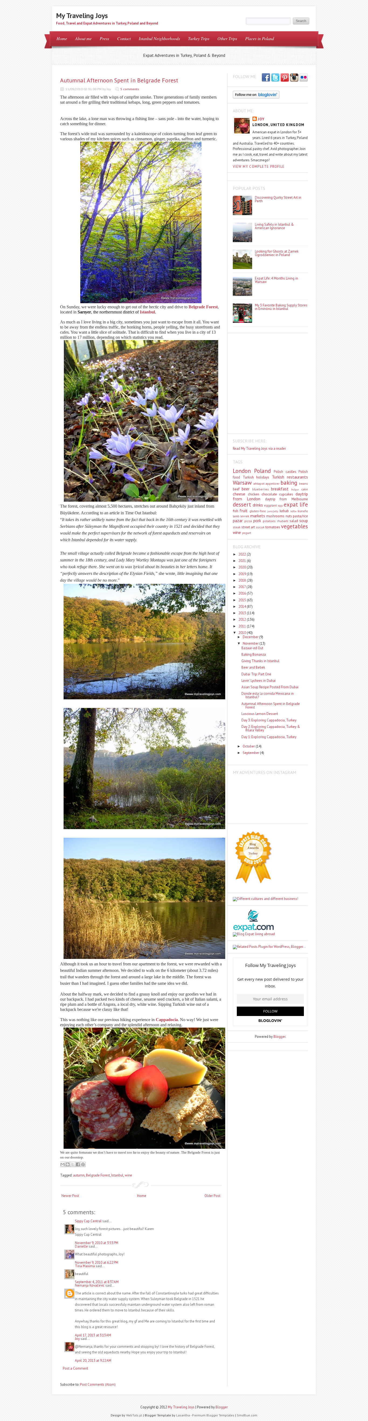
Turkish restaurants (290, 477)
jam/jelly (272, 511)
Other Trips (227, 38)
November (251, 643)
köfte (293, 511)
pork (257, 520)
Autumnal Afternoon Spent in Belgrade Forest (119, 80)
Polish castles (285, 471)
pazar (238, 520)
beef (236, 489)
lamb (236, 516)
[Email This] (62, 1164)
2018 (242, 580)
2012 (242, 619)
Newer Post (70, 1195)
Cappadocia (167, 1019)
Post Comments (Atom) (98, 1384)
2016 (242, 593)
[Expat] (253, 930)
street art (248, 527)
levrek (244, 516)
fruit (243, 510)
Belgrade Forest (98, 1175)
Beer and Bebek (253, 667)
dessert (242, 504)
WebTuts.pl (134, 1415)
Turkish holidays (256, 477)
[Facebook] (275, 77)
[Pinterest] (284, 77)
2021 (242, 560)
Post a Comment (75, 1368)
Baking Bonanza (253, 654)
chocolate (269, 494)
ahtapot (259, 483)
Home (62, 38)
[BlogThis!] (67, 1164)
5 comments (129, 89)
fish (235, 511)
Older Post (212, 1195)
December (251, 637)
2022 (242, 554)
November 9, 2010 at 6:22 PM (96, 1262)
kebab (284, 511)
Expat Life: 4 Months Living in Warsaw (276, 280)
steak (237, 527)
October (249, 746)
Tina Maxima (85, 1266)
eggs (280, 505)
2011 (242, 626)
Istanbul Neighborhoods (159, 38)
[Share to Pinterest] (83, 1164)
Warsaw (242, 482)
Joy (77, 1338)
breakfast (280, 488)
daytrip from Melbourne (286, 499)
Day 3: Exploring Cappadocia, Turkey (268, 720)
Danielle (81, 1246)
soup (303, 520)
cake (304, 489)
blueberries (260, 489)
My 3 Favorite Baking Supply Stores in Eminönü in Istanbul (281, 307)
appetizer (272, 483)
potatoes (269, 521)
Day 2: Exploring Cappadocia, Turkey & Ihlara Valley (270, 728)
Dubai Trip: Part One (256, 674)
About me (83, 38)
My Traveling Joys (82, 15)
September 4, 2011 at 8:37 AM (97, 1282)
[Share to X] (72, 1164)
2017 (242, 587)
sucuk (260, 527)
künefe (303, 511)
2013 (242, 613)
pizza (248, 521)
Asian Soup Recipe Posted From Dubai (269, 687)
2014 (242, 606)
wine (128, 1175)
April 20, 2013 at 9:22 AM (93, 1360)
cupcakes (286, 494)
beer (245, 488)
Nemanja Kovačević (90, 1285)
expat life (296, 504)
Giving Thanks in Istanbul (260, 661)
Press (104, 38)
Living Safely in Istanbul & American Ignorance (274, 226)
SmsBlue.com (247, 1415)
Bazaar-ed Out (252, 648)
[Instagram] (294, 77)
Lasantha (183, 1415)
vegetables (294, 526)
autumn (79, 1175)
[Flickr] (303, 77)
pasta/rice (300, 516)
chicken (253, 494)
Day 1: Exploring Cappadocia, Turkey (268, 737)
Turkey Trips (198, 38)
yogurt (246, 533)
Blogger (279, 1036)
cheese (239, 494)
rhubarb (282, 521)
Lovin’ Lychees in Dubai (258, 680)
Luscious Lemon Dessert (259, 713)
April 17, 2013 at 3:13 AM (93, 1335)
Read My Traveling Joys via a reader (259, 448)
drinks (258, 505)
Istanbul (147, 312)
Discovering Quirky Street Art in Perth (278, 199)
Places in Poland (259, 38)
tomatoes (272, 527)
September (251, 752)
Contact (124, 38)
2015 (242, 600)
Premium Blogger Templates (213, 1415)
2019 (242, 574)
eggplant (270, 505)
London (242, 470)
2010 (242, 632)
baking (288, 482)
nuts (289, 516)
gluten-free (257, 511)
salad (294, 521)
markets (257, 515)
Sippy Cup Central (88, 1221)
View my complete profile (258, 166)
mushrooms (275, 516)
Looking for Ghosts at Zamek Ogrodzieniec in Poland (276, 253)
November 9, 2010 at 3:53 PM (96, 1243)
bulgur (295, 489)
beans (303, 483)
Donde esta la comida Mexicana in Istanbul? (267, 695)
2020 (242, 567)
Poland (262, 470)
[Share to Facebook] (78, 1164)
